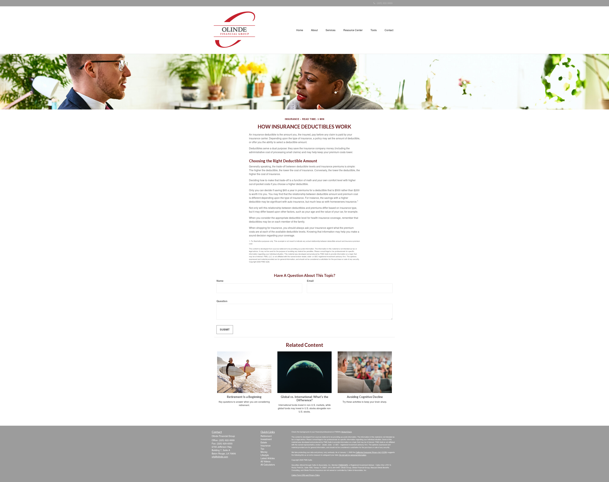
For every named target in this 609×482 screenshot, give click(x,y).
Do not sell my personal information (352, 455)
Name (219, 281)
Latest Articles (268, 458)
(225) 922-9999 (385, 3)
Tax (262, 448)
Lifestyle (265, 455)
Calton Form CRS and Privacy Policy (305, 475)
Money (264, 451)
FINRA (341, 465)
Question (221, 301)
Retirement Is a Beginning (244, 397)
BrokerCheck (346, 431)
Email (310, 281)
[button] (314, 30)
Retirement (266, 436)
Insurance (266, 445)
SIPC (346, 465)
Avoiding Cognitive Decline (365, 397)
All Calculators (268, 464)
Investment (266, 439)
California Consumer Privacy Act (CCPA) (371, 452)
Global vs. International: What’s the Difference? (304, 398)
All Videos (265, 461)
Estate (264, 442)
